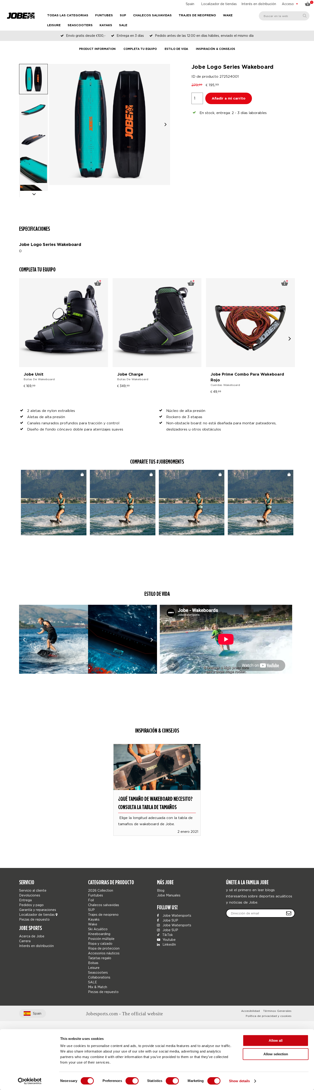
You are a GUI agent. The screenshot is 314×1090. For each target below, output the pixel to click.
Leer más (157, 783)
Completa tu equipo (140, 49)
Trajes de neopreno (197, 15)
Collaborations (99, 977)
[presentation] (290, 338)
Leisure (54, 25)
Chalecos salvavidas (152, 15)
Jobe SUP (170, 920)
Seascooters (80, 25)
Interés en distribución (258, 4)
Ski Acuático (98, 929)
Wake (228, 15)
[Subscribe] (289, 913)
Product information (97, 49)
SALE (123, 25)
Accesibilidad (250, 1010)
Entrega (25, 900)
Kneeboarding (99, 934)
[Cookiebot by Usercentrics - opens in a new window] (30, 1081)
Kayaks (106, 25)
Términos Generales (277, 1010)
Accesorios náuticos (104, 953)
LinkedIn (169, 944)
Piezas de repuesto (34, 919)
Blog (160, 890)
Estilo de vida (176, 49)
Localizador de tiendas (219, 4)
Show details (239, 1081)
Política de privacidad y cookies (268, 1015)
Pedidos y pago (31, 905)
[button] (165, 124)
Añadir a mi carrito (228, 98)
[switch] (132, 1080)
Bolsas (93, 962)
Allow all (276, 1040)
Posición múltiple (101, 938)
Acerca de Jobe (31, 936)
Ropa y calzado (100, 943)
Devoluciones (29, 895)
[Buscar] (304, 15)
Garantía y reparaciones (37, 909)
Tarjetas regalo (99, 958)
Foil (91, 900)
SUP (123, 15)
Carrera (25, 941)
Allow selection (275, 1054)
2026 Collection (100, 890)
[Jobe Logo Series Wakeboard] (53, 639)
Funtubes (104, 15)
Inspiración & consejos (215, 49)
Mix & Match (97, 987)
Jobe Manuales (168, 895)
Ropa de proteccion (104, 948)
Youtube (169, 939)
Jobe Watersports (176, 915)
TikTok (167, 934)
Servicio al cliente (32, 890)
